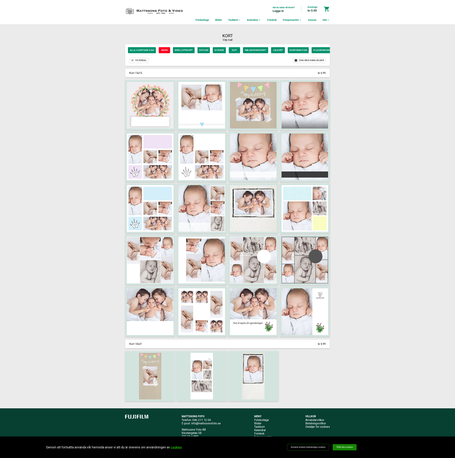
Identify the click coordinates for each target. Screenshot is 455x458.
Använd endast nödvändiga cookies (308, 447)
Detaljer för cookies (317, 426)
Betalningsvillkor (315, 423)
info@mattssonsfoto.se (206, 423)
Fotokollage (202, 20)
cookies (176, 447)
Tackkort (234, 20)
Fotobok (272, 20)
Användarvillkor (314, 420)
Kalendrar (254, 20)
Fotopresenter (292, 20)
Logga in (278, 11)
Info (326, 20)
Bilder (218, 20)
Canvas (312, 20)
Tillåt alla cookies (344, 447)
